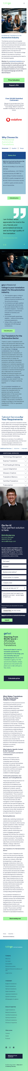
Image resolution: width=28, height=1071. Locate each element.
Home (4, 933)
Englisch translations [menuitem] (10, 983)
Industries (10, 933)
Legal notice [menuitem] (8, 973)
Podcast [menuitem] (7, 1038)
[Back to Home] (7, 3)
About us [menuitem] (7, 958)
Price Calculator (14, 80)
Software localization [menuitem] (11, 1020)
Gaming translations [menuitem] (10, 1017)
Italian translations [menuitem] (10, 991)
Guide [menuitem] (7, 1036)
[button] (14, 457)
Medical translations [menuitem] (10, 1012)
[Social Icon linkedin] (6, 1047)
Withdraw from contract (12, 1056)
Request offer (14, 85)
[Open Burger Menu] (24, 3)
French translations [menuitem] (10, 986)
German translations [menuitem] (10, 989)
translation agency (12, 295)
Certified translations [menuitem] (11, 1015)
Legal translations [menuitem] (10, 1010)
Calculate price (14, 198)
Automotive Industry (8, 936)
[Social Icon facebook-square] (13, 1047)
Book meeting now (15, 918)
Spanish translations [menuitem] (10, 996)
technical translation (16, 61)
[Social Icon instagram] (10, 1047)
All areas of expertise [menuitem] (11, 1022)
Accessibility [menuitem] (8, 964)
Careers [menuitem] (7, 1033)
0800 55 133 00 (7, 539)
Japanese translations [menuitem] (11, 994)
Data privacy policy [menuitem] (10, 966)
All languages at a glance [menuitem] (11, 999)
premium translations (12, 386)
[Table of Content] (1, 538)
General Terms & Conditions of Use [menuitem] (13, 969)
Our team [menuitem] (8, 961)
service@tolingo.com (9, 541)
